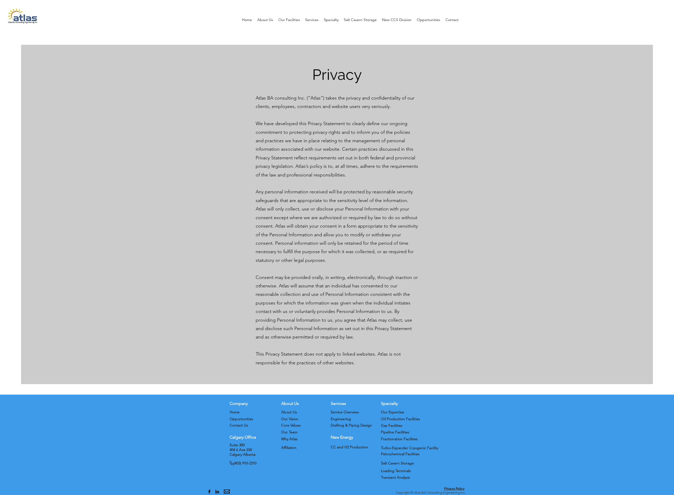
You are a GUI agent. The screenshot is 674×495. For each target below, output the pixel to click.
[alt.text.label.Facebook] (209, 491)
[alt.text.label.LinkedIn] (217, 491)
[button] (265, 20)
